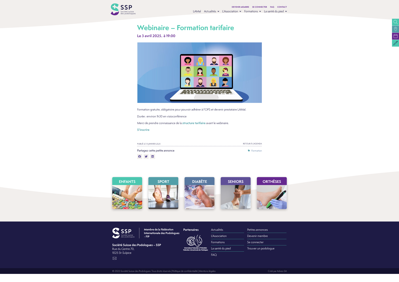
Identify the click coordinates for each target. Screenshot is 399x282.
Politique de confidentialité (185, 270)
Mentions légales (207, 270)
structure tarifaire (194, 123)
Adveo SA (282, 270)
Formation (256, 150)
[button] (395, 43)
